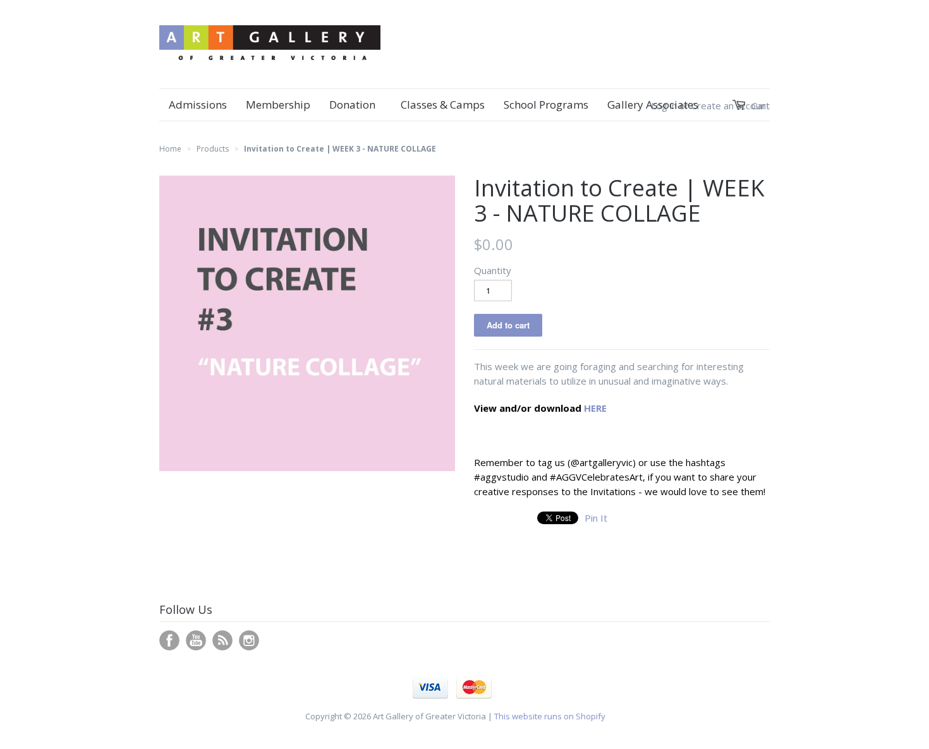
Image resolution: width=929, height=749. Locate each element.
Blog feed (222, 640)
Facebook (169, 640)
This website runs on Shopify (549, 716)
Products (213, 148)
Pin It (596, 518)
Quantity (492, 270)
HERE (595, 408)
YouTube (196, 640)
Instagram (249, 640)
